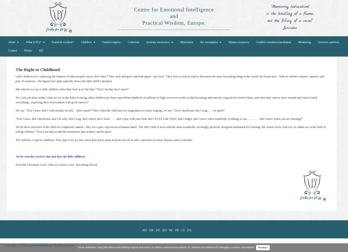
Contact (12, 50)
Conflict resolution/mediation (273, 42)
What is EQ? (33, 42)
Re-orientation (209, 42)
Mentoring (304, 42)
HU (41, 50)
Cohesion (133, 42)
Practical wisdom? (63, 42)
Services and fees (328, 42)
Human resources (239, 42)
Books (28, 50)
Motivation (186, 42)
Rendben (263, 247)
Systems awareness (158, 42)
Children (86, 42)
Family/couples (111, 42)
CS (183, 230)
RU (164, 230)
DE (158, 230)
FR (177, 230)
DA (189, 230)
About (11, 42)
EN (151, 230)
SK (171, 230)
